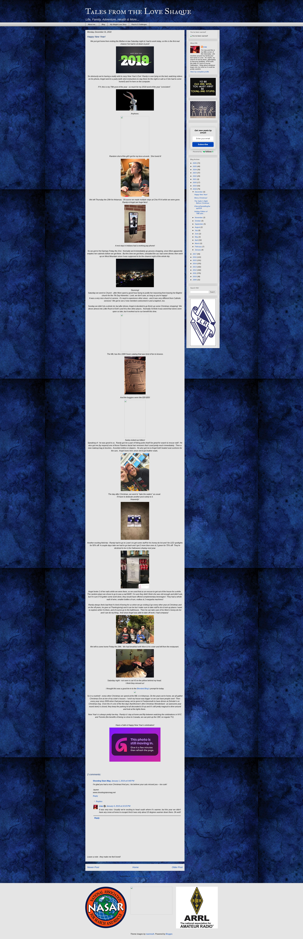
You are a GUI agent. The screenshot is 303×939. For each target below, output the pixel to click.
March (197, 243)
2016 (195, 257)
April (197, 240)
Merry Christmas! (200, 198)
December (199, 192)
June (197, 234)
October (198, 221)
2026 (195, 163)
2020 (195, 182)
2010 (195, 276)
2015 (195, 260)
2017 (195, 254)
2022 (195, 176)
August (198, 227)
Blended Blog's (143, 689)
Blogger (169, 934)
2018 (195, 189)
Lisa (101, 806)
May (196, 237)
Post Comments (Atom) (140, 876)
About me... (92, 24)
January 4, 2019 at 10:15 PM (118, 806)
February (198, 247)
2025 (195, 166)
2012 (195, 270)
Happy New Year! (200, 194)
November (199, 217)
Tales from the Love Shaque (138, 11)
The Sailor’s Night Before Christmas (201, 202)
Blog (103, 24)
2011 (195, 273)
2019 (195, 186)
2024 (195, 170)
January (198, 250)
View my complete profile (199, 72)
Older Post (177, 867)
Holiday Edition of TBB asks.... (200, 212)
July (196, 230)
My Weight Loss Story (118, 24)
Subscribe (203, 144)
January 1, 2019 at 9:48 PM (122, 781)
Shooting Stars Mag (102, 781)
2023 (195, 173)
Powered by (197, 152)
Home (135, 867)
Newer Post (93, 867)
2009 (195, 280)
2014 (195, 263)
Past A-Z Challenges (139, 24)
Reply (95, 796)
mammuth (150, 934)
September (199, 224)
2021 (195, 179)
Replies (99, 801)
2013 (195, 267)
